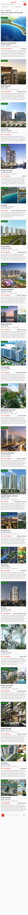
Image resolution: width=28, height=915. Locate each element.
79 (23, 815)
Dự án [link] (2, 10)
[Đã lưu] (22, 2)
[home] (13, 2)
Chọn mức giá (5, 6)
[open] (25, 2)
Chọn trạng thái (18, 6)
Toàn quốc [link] (8, 10)
